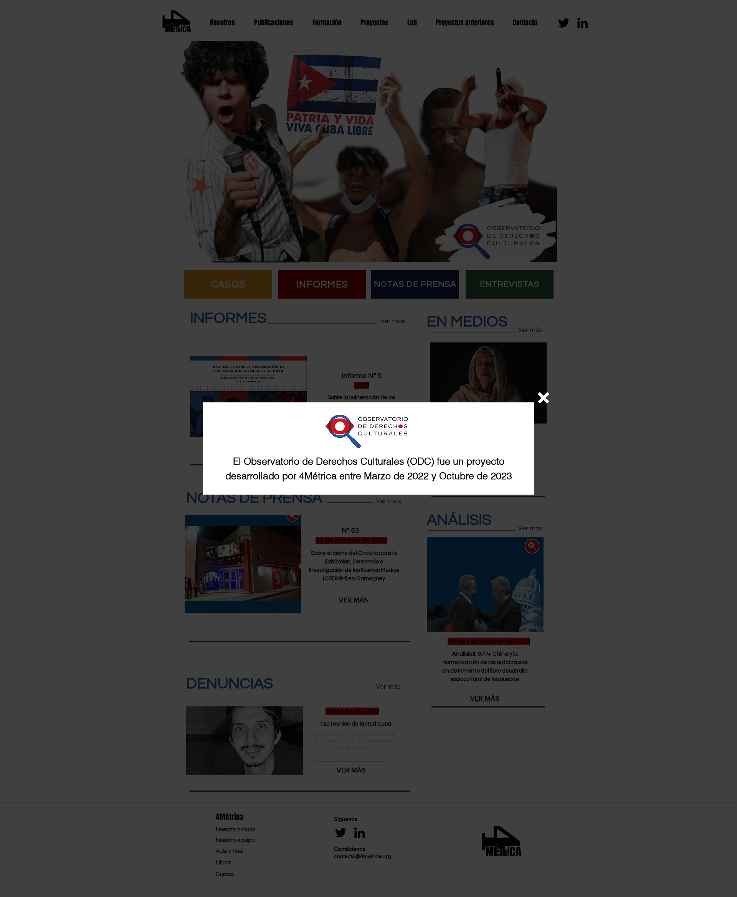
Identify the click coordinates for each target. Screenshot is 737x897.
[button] (543, 398)
